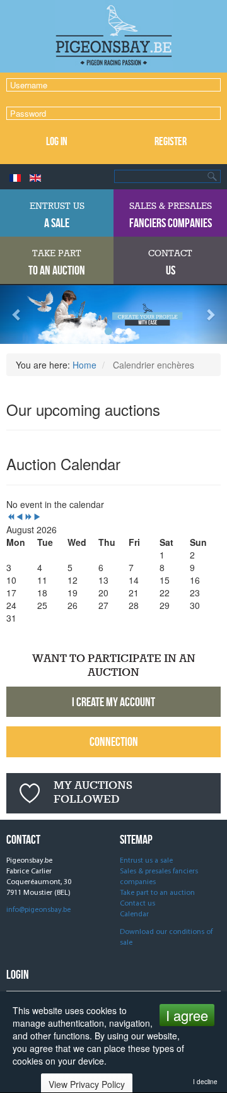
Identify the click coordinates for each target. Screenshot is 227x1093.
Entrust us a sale (146, 861)
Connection (114, 741)
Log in (56, 141)
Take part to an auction (157, 893)
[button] (17, 314)
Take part (56, 262)
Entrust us (57, 215)
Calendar (134, 914)
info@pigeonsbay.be (38, 910)
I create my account (113, 702)
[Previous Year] (10, 517)
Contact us (137, 903)
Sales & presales (170, 215)
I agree (187, 1015)
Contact (170, 262)
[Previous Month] (19, 517)
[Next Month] (37, 517)
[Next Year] (28, 517)
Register (170, 141)
